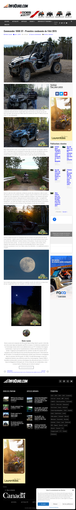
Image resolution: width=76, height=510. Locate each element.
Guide (52, 413)
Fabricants (65, 407)
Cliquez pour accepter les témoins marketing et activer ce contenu (26, 96)
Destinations (66, 404)
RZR (52, 425)
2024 (60, 395)
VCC (63, 428)
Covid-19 (53, 404)
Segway (56, 425)
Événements (53, 434)
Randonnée (67, 422)
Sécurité (52, 428)
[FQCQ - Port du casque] (61, 299)
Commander (69, 401)
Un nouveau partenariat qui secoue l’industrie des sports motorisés (17, 423)
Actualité (15, 21)
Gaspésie (70, 410)
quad (63, 422)
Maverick (67, 416)
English (7, 24)
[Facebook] (57, 94)
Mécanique (53, 419)
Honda (64, 413)
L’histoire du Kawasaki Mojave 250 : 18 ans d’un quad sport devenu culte (69, 177)
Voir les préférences (68, 504)
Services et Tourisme (44, 21)
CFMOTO (53, 401)
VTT (60, 431)
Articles (24, 21)
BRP (63, 398)
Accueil (7, 21)
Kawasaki (61, 416)
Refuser (55, 504)
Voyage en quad (54, 431)
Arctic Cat (53, 398)
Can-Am (67, 398)
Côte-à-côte (58, 404)
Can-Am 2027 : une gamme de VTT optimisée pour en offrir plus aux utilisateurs (70, 153)
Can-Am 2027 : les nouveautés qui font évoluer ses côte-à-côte (58, 174)
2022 (52, 395)
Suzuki (65, 425)
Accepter (43, 504)
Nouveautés (59, 419)
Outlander (53, 422)
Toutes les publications (26, 367)
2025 (63, 395)
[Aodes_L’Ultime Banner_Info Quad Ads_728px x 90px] (46, 17)
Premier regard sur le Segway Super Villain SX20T (16, 414)
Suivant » (65, 212)
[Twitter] (61, 94)
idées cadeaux (54, 416)
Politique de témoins (53, 507)
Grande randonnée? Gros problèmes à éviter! (17, 407)
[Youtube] (65, 94)
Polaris (58, 422)
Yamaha (65, 431)
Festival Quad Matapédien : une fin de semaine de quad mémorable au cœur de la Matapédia (58, 154)
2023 (56, 395)
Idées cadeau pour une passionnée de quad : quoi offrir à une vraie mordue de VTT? (58, 199)
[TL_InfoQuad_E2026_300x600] (61, 140)
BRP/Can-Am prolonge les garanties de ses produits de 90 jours (17, 399)
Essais (32, 21)
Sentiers (51, 34)
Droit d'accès (54, 407)
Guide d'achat (58, 413)
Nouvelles (66, 419)
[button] (73, 490)
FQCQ (65, 410)
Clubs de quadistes (60, 401)
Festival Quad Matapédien (56, 410)
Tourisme (58, 428)
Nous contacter (11, 490)
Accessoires (68, 395)
